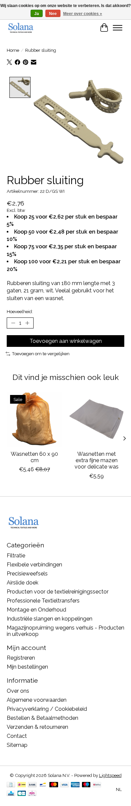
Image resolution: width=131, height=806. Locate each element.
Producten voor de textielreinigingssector (57, 591)
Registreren (21, 658)
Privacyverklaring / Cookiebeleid (47, 709)
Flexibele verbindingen (34, 564)
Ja (36, 13)
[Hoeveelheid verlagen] (13, 323)
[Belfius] (97, 785)
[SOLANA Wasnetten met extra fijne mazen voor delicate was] (96, 419)
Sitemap (17, 745)
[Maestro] (86, 785)
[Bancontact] (43, 785)
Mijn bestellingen (27, 667)
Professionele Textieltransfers (43, 600)
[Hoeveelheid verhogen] (27, 323)
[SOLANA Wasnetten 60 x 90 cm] (34, 419)
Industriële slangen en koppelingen (49, 619)
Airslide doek (22, 582)
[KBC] (11, 794)
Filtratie (16, 555)
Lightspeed (110, 775)
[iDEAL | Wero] (21, 785)
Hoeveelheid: (20, 311)
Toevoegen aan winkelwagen (66, 341)
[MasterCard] (53, 785)
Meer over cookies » (82, 13)
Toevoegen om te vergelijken (41, 353)
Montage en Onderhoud (36, 610)
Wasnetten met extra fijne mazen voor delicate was (97, 460)
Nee (53, 13)
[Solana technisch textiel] (21, 27)
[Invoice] (11, 785)
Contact (17, 736)
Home (13, 50)
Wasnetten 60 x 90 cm (34, 457)
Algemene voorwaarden (37, 700)
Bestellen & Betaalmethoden (42, 718)
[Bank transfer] (32, 785)
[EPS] (32, 794)
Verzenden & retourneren (37, 727)
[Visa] (64, 785)
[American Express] (75, 785)
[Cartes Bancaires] (21, 794)
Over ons (18, 691)
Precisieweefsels (27, 573)
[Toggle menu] (117, 27)
